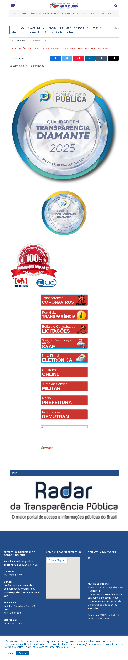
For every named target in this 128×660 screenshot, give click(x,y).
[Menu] (13, 5)
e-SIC (20, 623)
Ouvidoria (9, 623)
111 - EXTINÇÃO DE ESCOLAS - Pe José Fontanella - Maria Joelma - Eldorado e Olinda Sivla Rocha (58, 48)
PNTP (102, 614)
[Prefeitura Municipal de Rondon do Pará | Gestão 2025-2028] (64, 5)
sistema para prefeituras (109, 587)
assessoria (99, 594)
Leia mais (29, 646)
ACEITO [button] (22, 652)
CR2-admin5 (18, 40)
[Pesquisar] (115, 5)
